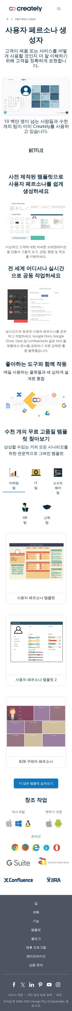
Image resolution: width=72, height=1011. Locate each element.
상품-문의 (36, 965)
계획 (36, 912)
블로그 (36, 938)
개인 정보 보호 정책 (39, 995)
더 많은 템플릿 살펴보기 (36, 783)
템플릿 (36, 930)
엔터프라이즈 (36, 956)
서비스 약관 (15, 995)
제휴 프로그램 (36, 947)
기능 (36, 921)
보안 (59, 995)
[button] (59, 9)
